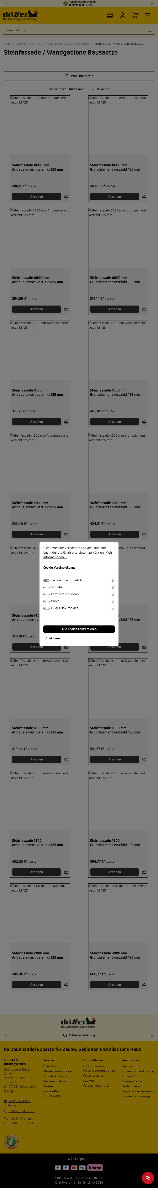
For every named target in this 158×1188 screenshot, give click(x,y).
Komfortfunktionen (65, 594)
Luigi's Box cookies (64, 608)
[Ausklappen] (113, 579)
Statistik (56, 587)
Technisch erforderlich (66, 580)
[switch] (46, 587)
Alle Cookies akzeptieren (79, 629)
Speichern (53, 638)
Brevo (55, 601)
